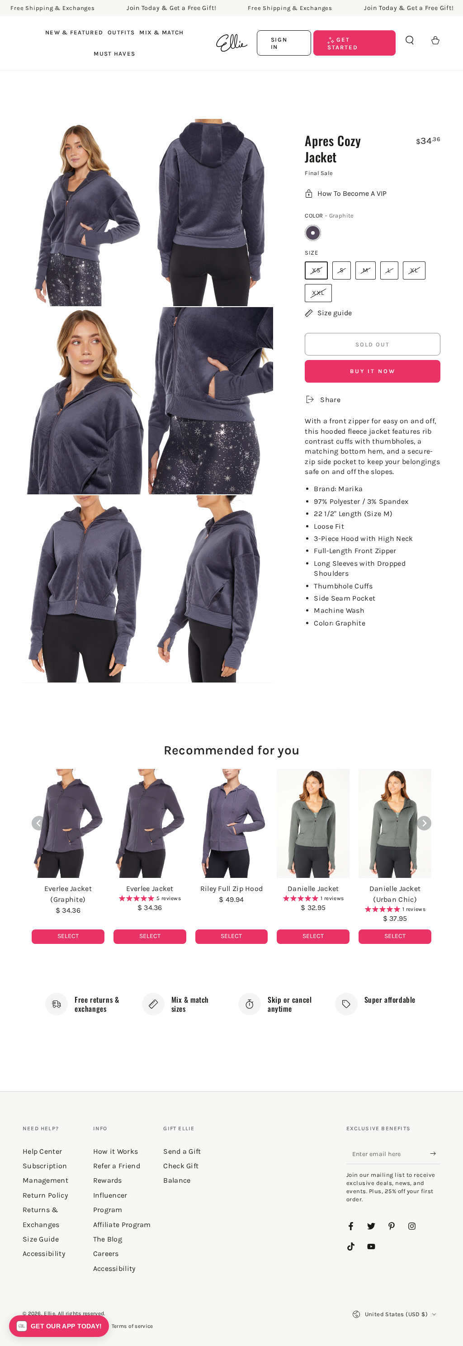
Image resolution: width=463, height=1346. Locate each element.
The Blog (107, 1239)
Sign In (279, 43)
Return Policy (45, 1195)
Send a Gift (182, 1151)
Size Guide (41, 1239)
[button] (409, 40)
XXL (318, 293)
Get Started (342, 43)
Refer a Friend (116, 1165)
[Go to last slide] (39, 823)
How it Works (115, 1151)
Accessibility (114, 1268)
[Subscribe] (435, 1154)
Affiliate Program (122, 1224)
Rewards (107, 1180)
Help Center (42, 1151)
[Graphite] (313, 233)
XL (414, 270)
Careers (106, 1253)
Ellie (49, 1313)
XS (316, 270)
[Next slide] (424, 823)
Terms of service (132, 1326)
